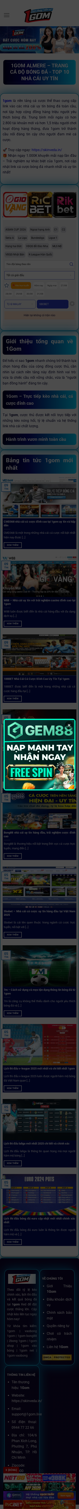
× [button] (69, 725)
